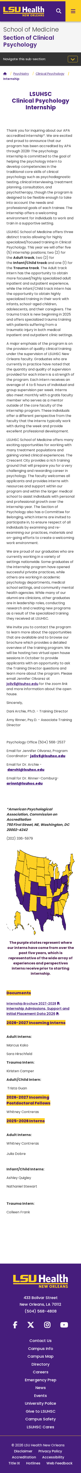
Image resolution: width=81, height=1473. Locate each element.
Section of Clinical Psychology (28, 41)
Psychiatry (21, 74)
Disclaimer (23, 1451)
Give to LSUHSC (41, 1411)
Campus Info (40, 1348)
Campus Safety (40, 1419)
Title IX (14, 1463)
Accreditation (24, 1457)
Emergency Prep (40, 1380)
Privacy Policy (50, 1451)
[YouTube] (64, 1325)
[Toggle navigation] (73, 59)
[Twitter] (30, 1325)
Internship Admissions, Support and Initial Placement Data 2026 (37, 1011)
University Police (40, 1403)
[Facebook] (15, 1325)
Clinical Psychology (50, 74)
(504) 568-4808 (41, 1311)
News (40, 1387)
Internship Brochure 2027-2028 (31, 1003)
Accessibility (53, 1457)
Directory (40, 1364)
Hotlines (33, 1463)
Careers (40, 1372)
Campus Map (40, 1356)
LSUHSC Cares (40, 1427)
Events (40, 1395)
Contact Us (40, 1340)
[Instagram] (47, 1325)
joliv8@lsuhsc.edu (22, 683)
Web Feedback (59, 1463)
